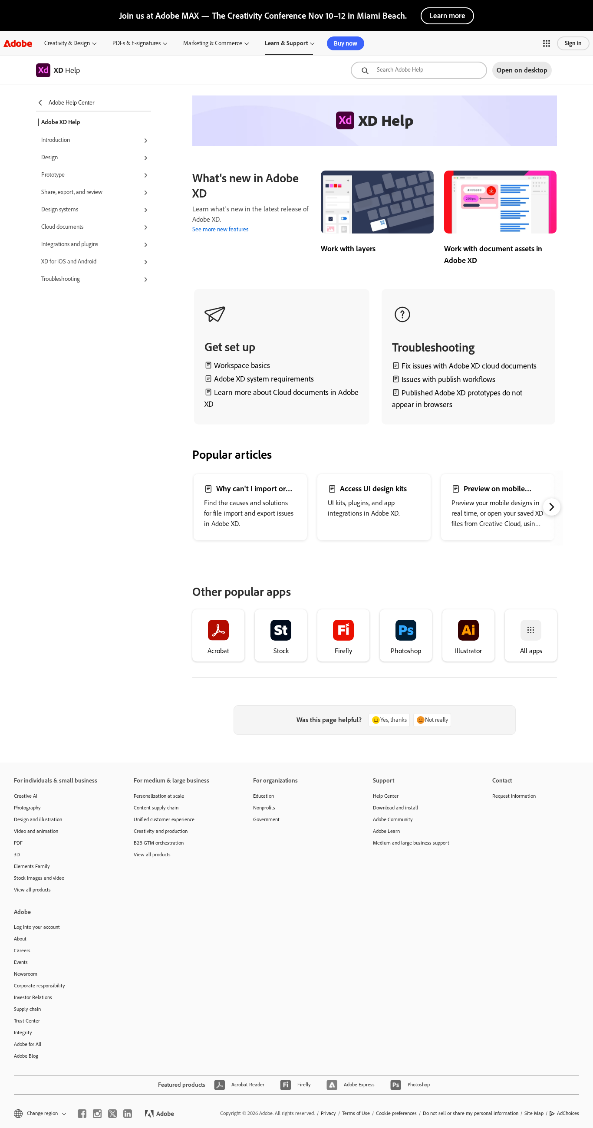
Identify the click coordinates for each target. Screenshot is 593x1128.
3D (17, 855)
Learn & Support (286, 43)
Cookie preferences (396, 1113)
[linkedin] (127, 1113)
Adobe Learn (386, 831)
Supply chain (27, 1009)
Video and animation (36, 831)
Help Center (386, 796)
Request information (514, 796)
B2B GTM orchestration (159, 843)
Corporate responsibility (39, 986)
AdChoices (568, 1113)
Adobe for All (27, 1044)
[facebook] (82, 1113)
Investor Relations (33, 997)
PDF (18, 843)
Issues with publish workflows (448, 379)
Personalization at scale (159, 796)
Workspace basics (242, 365)
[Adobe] (18, 43)
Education (263, 796)
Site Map (534, 1113)
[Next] (551, 507)
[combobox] (419, 70)
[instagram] (97, 1113)
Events (21, 962)
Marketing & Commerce (212, 43)
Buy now (345, 43)
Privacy (328, 1113)
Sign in (573, 43)
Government (266, 819)
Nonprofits (264, 808)
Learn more (447, 15)
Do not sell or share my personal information (470, 1113)
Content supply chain (156, 808)
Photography (27, 808)
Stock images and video (39, 878)
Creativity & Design (67, 43)
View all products (32, 890)
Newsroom (25, 974)
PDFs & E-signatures (136, 43)
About (20, 939)
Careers (22, 950)
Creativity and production (161, 831)
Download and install (395, 808)
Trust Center (27, 1021)
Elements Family (32, 866)
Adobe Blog (26, 1056)
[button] (546, 43)
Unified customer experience (164, 819)
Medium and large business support (411, 843)
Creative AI (25, 796)
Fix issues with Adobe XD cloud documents (469, 366)
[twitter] (112, 1113)
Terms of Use (356, 1113)
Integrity (23, 1032)
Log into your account (37, 927)
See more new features (220, 229)
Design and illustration (38, 819)
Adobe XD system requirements (264, 379)
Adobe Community (393, 819)
